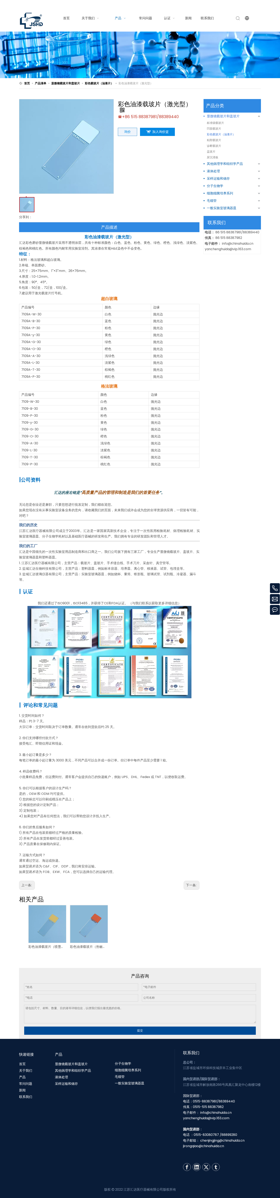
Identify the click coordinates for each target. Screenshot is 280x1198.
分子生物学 (215, 186)
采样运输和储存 (218, 178)
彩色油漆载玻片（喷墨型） (47, 946)
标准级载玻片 (215, 123)
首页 (22, 1064)
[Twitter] (206, 1167)
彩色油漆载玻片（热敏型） (88, 946)
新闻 (22, 1090)
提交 (140, 1030)
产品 (22, 1077)
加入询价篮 (160, 131)
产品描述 (109, 227)
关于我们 (25, 1070)
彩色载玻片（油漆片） (221, 134)
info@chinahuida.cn (210, 4)
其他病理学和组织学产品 (225, 163)
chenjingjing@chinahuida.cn (222, 1140)
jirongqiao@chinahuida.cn (203, 1146)
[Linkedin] (196, 1167)
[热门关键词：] (238, 18)
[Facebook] (187, 1167)
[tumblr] (216, 1167)
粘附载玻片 (214, 140)
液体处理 (213, 171)
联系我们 (25, 1096)
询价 (127, 131)
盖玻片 (211, 151)
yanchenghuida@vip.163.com (228, 249)
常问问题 (25, 1083)
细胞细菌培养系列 (220, 193)
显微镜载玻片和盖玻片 (223, 116)
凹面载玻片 (214, 129)
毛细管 (212, 200)
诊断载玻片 (214, 146)
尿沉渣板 (212, 157)
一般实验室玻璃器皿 (221, 208)
